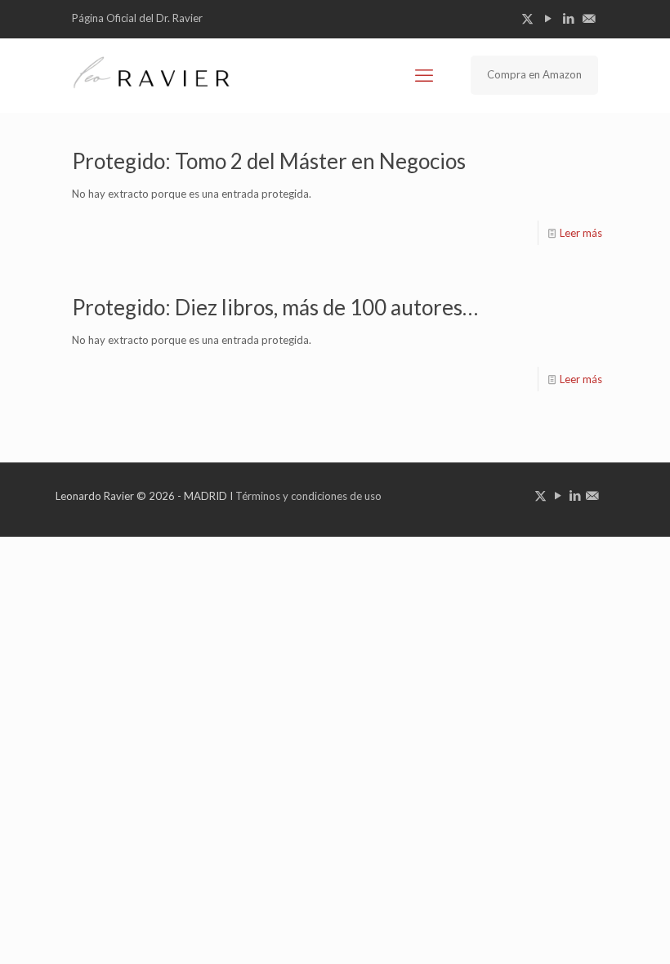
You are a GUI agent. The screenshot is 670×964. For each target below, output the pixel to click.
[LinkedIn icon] (568, 18)
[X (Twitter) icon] (527, 18)
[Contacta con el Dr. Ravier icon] (589, 18)
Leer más (581, 232)
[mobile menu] (424, 75)
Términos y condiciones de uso (308, 495)
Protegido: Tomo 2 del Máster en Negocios (269, 161)
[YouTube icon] (548, 18)
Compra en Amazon (534, 74)
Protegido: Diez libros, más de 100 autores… (275, 307)
